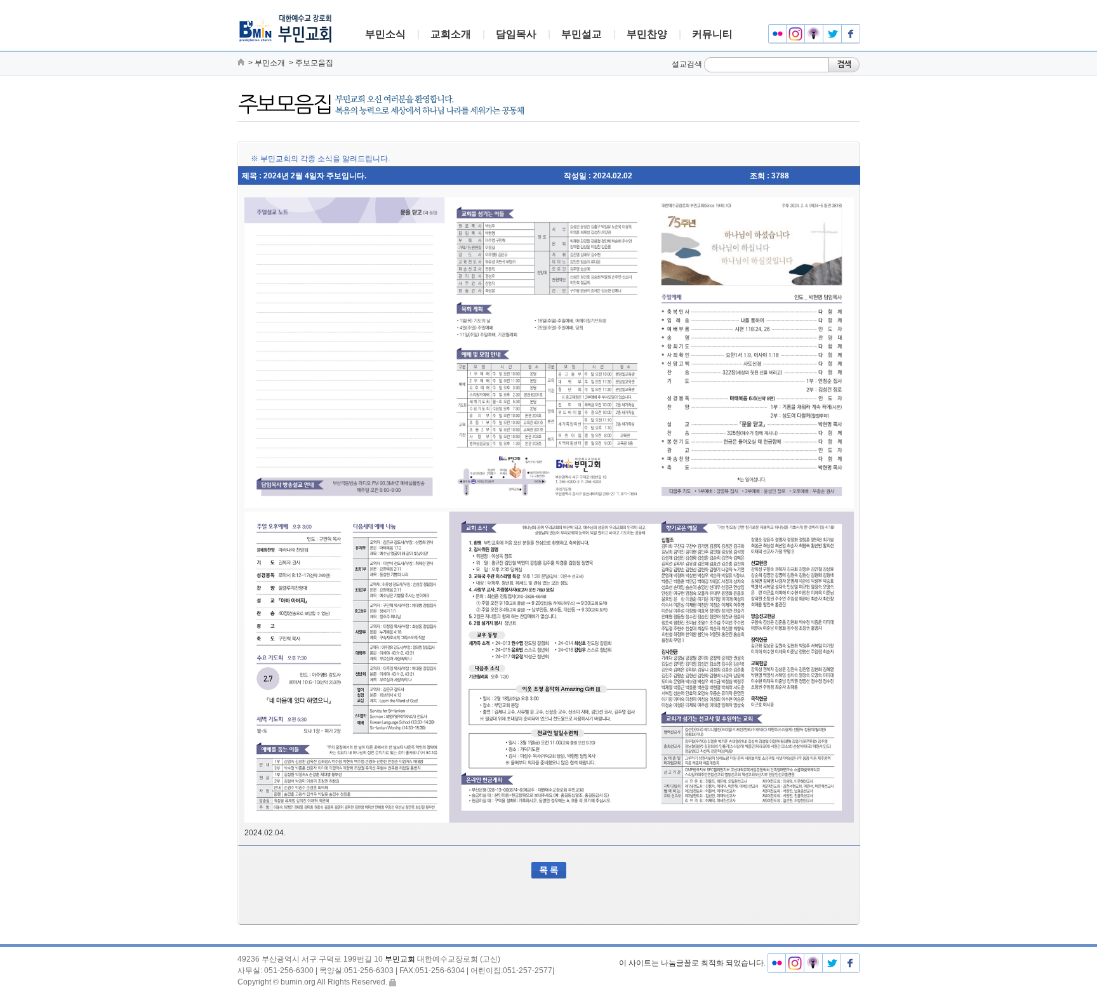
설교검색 (687, 64)
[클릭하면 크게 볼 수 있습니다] (549, 352)
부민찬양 (647, 34)
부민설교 (581, 34)
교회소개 (450, 34)
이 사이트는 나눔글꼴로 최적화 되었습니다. (692, 962)
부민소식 (385, 34)
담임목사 (516, 34)
